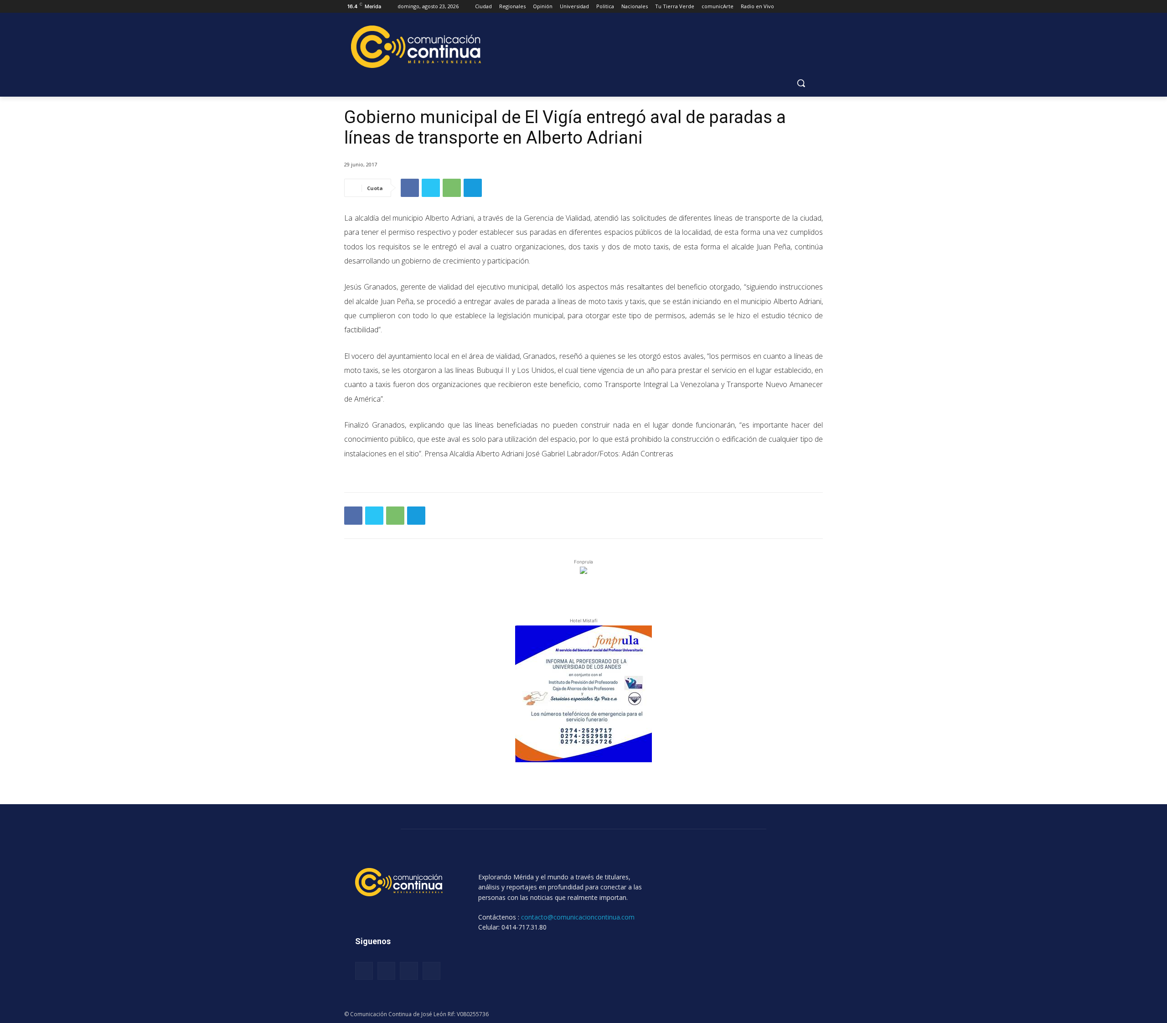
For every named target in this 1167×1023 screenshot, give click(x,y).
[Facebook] (410, 188)
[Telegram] (473, 188)
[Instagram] (386, 971)
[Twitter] (431, 188)
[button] (801, 83)
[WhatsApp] (452, 188)
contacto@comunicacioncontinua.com (578, 917)
